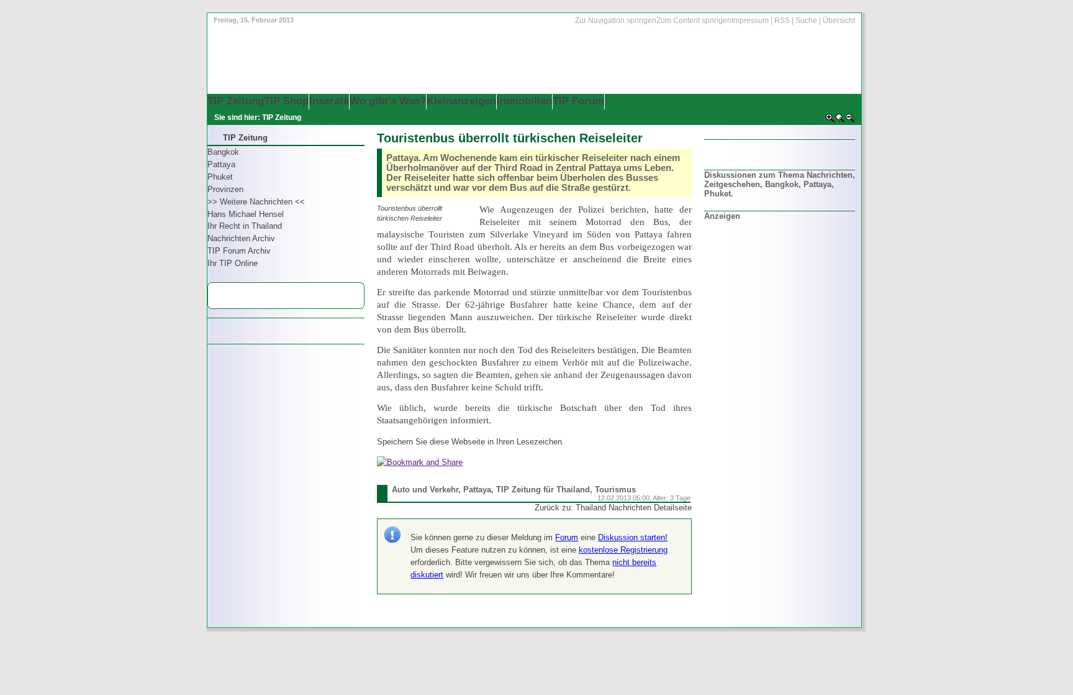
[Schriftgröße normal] (840, 120)
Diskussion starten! (633, 537)
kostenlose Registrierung (623, 550)
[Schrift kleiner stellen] (850, 120)
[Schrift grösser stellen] (830, 120)
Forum (566, 537)
